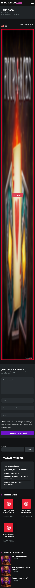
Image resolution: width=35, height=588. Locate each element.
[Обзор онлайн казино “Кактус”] (8, 508)
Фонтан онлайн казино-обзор (8, 535)
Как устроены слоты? (12, 473)
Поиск (3, 446)
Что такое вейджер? (12, 466)
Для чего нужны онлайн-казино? (16, 470)
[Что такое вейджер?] (6, 564)
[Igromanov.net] (11, 2)
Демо (19, 195)
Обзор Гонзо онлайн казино (26, 511)
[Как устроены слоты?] (6, 586)
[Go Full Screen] (6, 26)
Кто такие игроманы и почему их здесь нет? (16, 478)
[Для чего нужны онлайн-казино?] (6, 575)
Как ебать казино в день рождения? (13, 483)
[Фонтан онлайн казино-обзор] (8, 532)
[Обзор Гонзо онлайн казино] (26, 508)
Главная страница (6, 14)
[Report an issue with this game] (2, 26)
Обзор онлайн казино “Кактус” (9, 511)
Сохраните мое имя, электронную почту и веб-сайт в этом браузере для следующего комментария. (16, 424)
